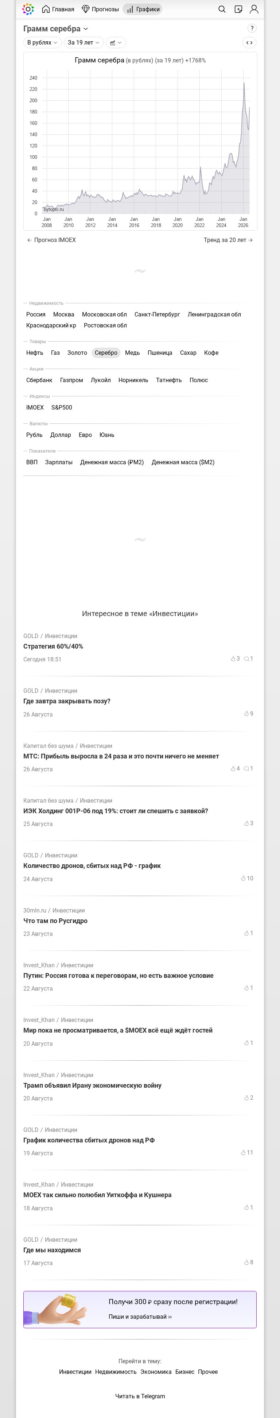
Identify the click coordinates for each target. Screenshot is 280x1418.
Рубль (34, 434)
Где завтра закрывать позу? (66, 701)
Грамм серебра (52, 28)
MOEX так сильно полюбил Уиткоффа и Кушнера (97, 1195)
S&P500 (61, 407)
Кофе (211, 352)
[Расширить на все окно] (249, 42)
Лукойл (101, 380)
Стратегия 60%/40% (53, 646)
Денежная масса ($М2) (183, 462)
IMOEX (35, 407)
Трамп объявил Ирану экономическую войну (92, 1085)
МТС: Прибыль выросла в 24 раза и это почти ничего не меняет (121, 756)
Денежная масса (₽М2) (112, 462)
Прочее (208, 1371)
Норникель (133, 380)
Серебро (106, 352)
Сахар (188, 352)
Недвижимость (116, 1371)
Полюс (199, 380)
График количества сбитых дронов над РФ (89, 1140)
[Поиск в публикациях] (222, 9)
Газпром (71, 380)
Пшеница (160, 352)
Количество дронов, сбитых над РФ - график (92, 865)
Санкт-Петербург (157, 314)
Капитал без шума (48, 745)
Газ (55, 352)
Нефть (34, 352)
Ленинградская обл (214, 314)
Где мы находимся (52, 1250)
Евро (85, 434)
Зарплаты (59, 462)
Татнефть (169, 380)
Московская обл (104, 314)
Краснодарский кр (51, 325)
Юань (107, 434)
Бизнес (184, 1371)
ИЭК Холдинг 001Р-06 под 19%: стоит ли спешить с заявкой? (115, 811)
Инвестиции (61, 636)
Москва (63, 314)
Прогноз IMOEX (54, 240)
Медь (132, 352)
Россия (36, 314)
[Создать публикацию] (238, 9)
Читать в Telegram (140, 1396)
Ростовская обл (105, 325)
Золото (77, 352)
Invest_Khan (39, 965)
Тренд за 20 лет (225, 240)
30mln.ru (34, 910)
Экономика (156, 1371)
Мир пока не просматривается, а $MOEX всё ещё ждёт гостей (118, 1030)
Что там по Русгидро (55, 921)
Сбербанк (39, 380)
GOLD (31, 636)
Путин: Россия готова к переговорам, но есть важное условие (118, 975)
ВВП (32, 462)
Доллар (60, 434)
